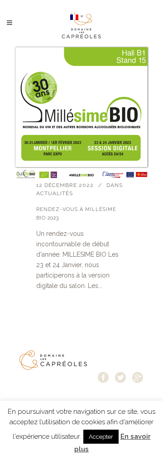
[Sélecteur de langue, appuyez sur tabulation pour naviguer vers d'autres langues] (77, 16)
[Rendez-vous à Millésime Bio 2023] (81, 113)
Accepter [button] (101, 436)
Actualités (54, 193)
